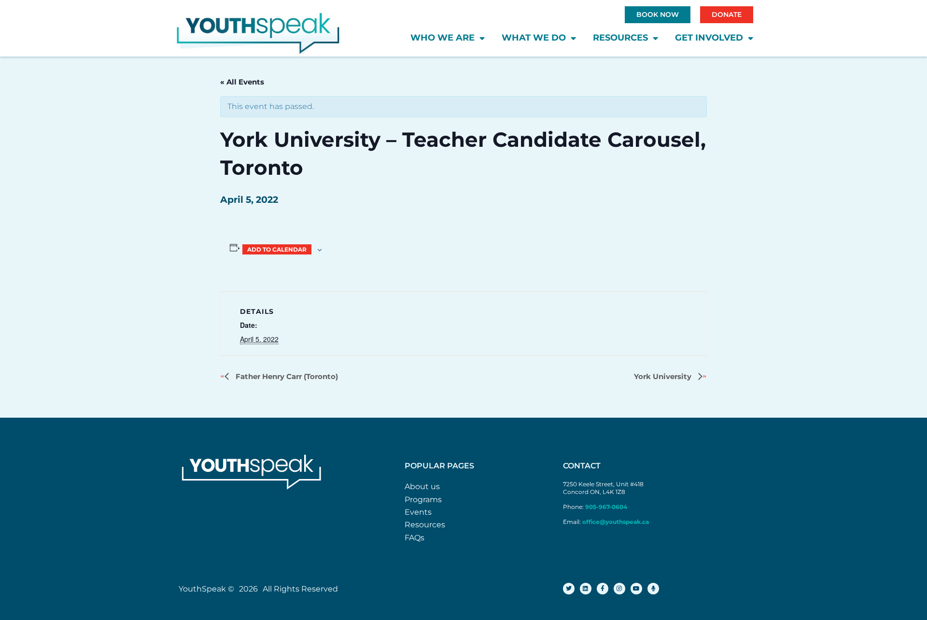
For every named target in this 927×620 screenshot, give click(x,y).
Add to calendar (277, 249)
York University (663, 376)
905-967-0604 (607, 506)
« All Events (242, 81)
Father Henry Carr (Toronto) (286, 376)
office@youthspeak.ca (615, 521)
